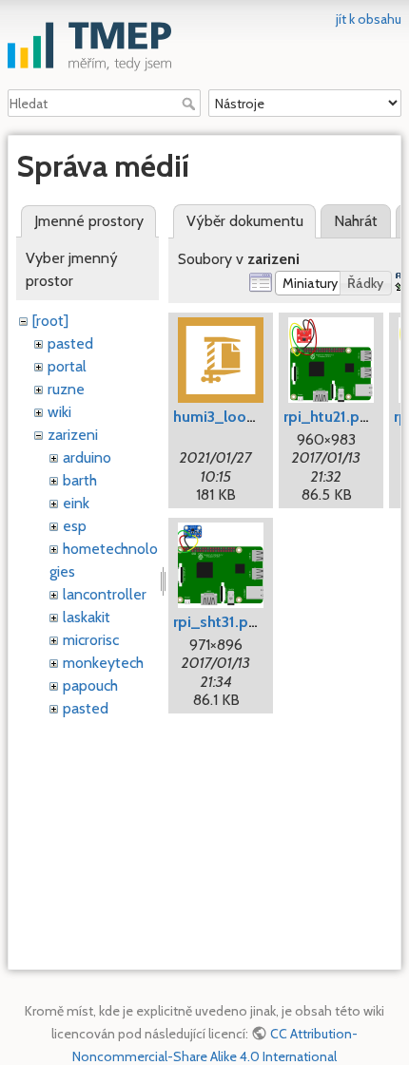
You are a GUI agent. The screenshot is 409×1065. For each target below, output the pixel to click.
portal (67, 366)
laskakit (86, 617)
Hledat (191, 103)
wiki (59, 412)
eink (76, 503)
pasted (70, 343)
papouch (90, 685)
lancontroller (104, 594)
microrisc (91, 640)
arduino (87, 457)
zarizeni (73, 435)
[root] (50, 321)
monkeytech (103, 663)
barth (80, 480)
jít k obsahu (368, 19)
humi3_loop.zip (227, 417)
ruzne (66, 389)
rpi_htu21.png (330, 417)
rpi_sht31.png (219, 622)
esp (75, 526)
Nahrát (356, 221)
